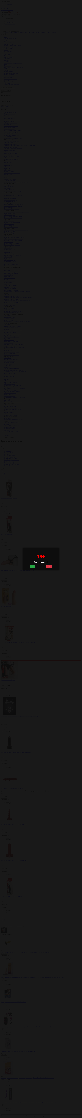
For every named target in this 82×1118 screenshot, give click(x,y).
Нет (49, 566)
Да (32, 566)
